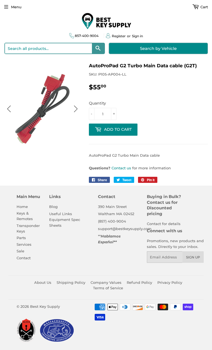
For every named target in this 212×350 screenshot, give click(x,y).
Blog (53, 206)
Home (22, 206)
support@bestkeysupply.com (125, 228)
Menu (16, 7)
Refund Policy (139, 282)
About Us (42, 282)
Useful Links (60, 214)
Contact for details (164, 223)
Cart (203, 7)
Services (24, 244)
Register (119, 36)
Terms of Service (108, 288)
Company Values (106, 282)
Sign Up (193, 257)
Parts (21, 238)
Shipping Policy (71, 282)
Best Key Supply (45, 306)
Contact (24, 258)
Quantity (97, 103)
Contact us (121, 168)
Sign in (137, 36)
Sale (20, 251)
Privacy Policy (169, 282)
